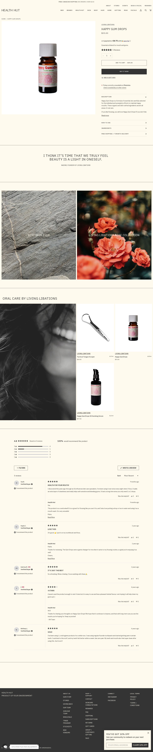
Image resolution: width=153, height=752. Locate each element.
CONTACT (88, 699)
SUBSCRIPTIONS (91, 719)
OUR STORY (67, 697)
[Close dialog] (148, 733)
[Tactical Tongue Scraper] (95, 328)
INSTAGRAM (112, 697)
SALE (87, 738)
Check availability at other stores (114, 88)
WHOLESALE (67, 717)
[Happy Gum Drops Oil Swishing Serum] (95, 387)
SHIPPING (89, 716)
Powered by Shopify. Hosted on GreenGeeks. (34, 748)
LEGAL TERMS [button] (135, 693)
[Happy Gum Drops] (133, 328)
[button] (69, 10)
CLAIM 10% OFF (140, 745)
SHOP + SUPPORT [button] (88, 695)
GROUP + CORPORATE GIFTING (89, 732)
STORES (66, 700)
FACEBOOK (112, 700)
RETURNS (88, 723)
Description (106, 97)
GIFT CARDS (89, 726)
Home (4, 19)
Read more (105, 115)
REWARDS (89, 709)
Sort (119, 476)
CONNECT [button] (111, 693)
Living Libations (107, 24)
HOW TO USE (105, 123)
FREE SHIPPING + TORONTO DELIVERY (115, 134)
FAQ (86, 712)
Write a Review (130, 468)
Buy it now (124, 71)
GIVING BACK (68, 704)
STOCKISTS (67, 727)
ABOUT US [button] (66, 693)
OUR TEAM (67, 708)
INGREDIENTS (106, 128)
